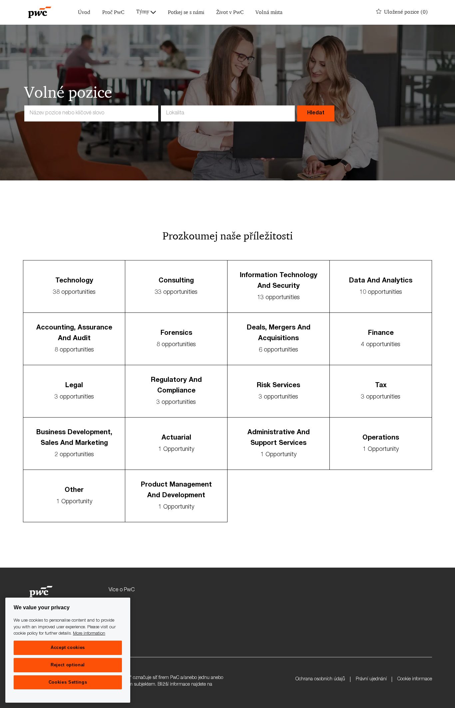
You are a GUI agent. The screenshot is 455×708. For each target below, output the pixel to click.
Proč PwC (113, 12)
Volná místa (268, 12)
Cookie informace (414, 679)
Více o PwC (122, 590)
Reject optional (68, 664)
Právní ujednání (371, 679)
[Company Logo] (39, 12)
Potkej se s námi (186, 12)
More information (89, 634)
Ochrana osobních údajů (320, 679)
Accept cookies (68, 647)
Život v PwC (229, 12)
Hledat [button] (315, 113)
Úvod (84, 12)
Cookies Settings (68, 682)
